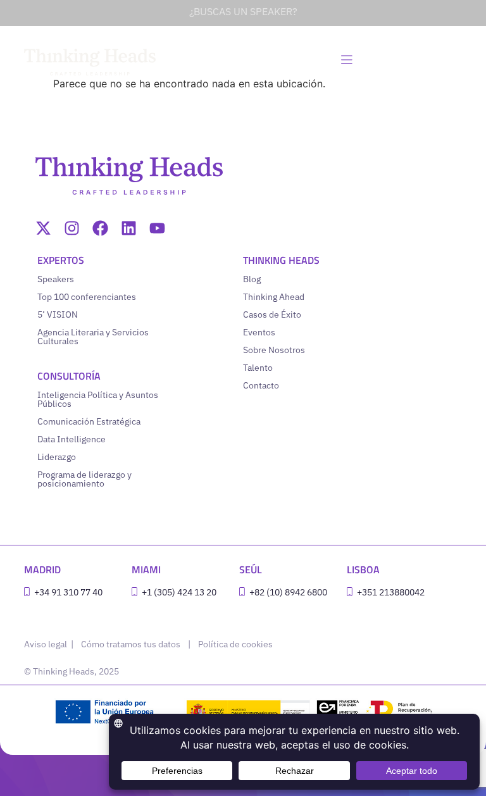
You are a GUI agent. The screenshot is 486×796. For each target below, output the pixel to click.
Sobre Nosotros (274, 350)
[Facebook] (100, 228)
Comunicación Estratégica (88, 421)
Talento (258, 367)
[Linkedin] (129, 228)
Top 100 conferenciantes (86, 296)
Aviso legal (46, 644)
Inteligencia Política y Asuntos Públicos (97, 399)
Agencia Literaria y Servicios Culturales (93, 336)
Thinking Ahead (273, 296)
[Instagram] (72, 228)
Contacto (261, 385)
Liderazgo (56, 457)
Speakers (55, 279)
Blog (252, 279)
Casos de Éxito (272, 314)
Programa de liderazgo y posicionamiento (84, 479)
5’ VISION (57, 314)
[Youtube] (157, 228)
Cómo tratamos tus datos (130, 644)
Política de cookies (235, 644)
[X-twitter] (43, 228)
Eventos (259, 332)
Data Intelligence (71, 439)
